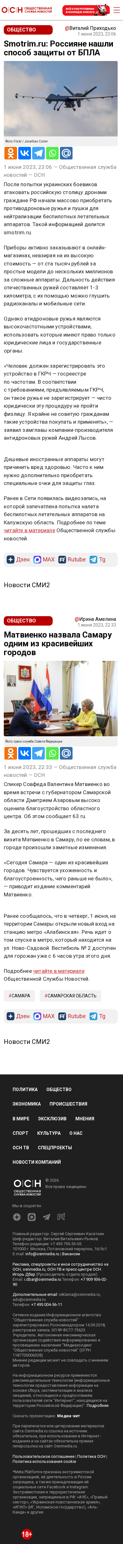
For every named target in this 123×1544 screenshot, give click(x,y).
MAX (49, 560)
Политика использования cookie (44, 1461)
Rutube (77, 560)
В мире (21, 1118)
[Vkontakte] (24, 153)
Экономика (27, 1103)
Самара (21, 995)
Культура (49, 1133)
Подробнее (97, 1405)
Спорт (20, 1133)
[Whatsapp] (52, 153)
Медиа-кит (68, 1415)
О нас (76, 1133)
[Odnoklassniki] (10, 153)
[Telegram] (38, 153)
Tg (102, 560)
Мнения (84, 1118)
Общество (59, 1089)
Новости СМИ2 (27, 585)
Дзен (23, 560)
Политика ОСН (91, 1456)
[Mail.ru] (66, 153)
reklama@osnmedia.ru (79, 1294)
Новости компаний (37, 1162)
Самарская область (72, 995)
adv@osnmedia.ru (29, 1299)
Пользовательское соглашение (43, 1456)
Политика (25, 1089)
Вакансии (71, 1253)
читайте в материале (29, 530)
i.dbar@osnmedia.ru (42, 1279)
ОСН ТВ (21, 1147)
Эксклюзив (52, 1118)
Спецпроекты (55, 1147)
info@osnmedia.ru (42, 1253)
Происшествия (68, 1103)
